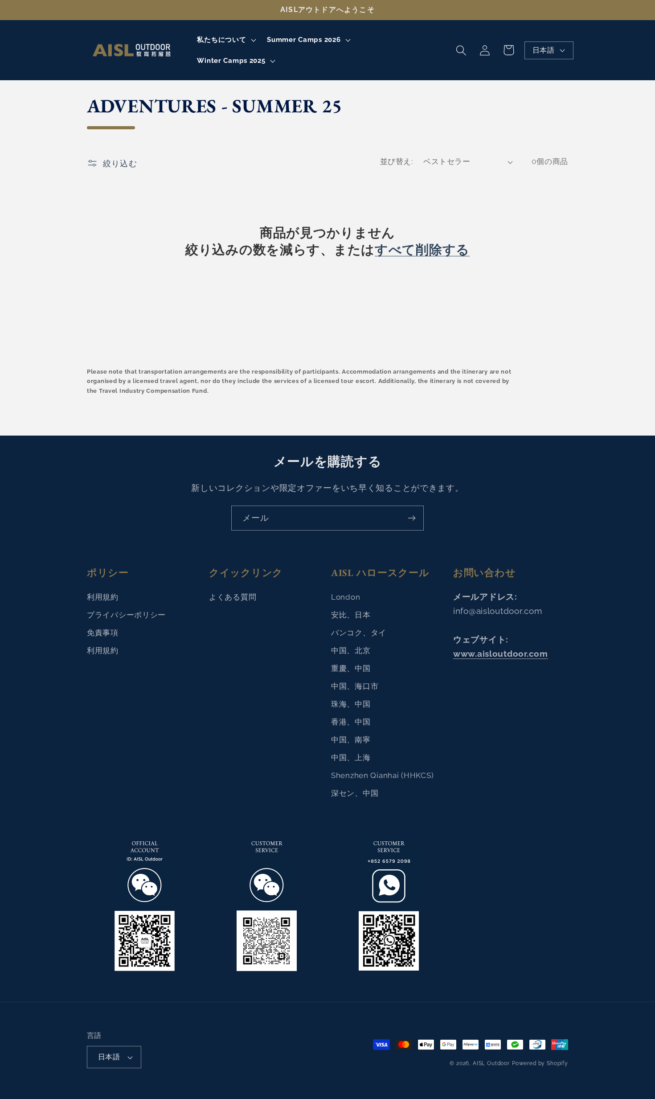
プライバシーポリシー (126, 614)
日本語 (543, 50)
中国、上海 (351, 757)
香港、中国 (351, 721)
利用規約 (103, 597)
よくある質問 (232, 597)
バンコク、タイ (358, 632)
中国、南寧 (351, 739)
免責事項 (103, 632)
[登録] (411, 518)
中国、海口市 (354, 686)
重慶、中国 (351, 668)
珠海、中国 (351, 704)
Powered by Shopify (540, 1063)
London (345, 597)
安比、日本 (351, 614)
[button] (226, 39)
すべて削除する (422, 250)
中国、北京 (351, 650)
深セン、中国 (354, 793)
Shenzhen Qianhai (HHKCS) (382, 775)
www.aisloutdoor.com (500, 654)
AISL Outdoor (491, 1063)
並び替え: (396, 161)
